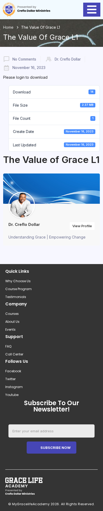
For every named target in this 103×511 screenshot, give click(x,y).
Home (8, 27)
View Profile (82, 226)
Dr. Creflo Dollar (68, 59)
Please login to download (25, 77)
